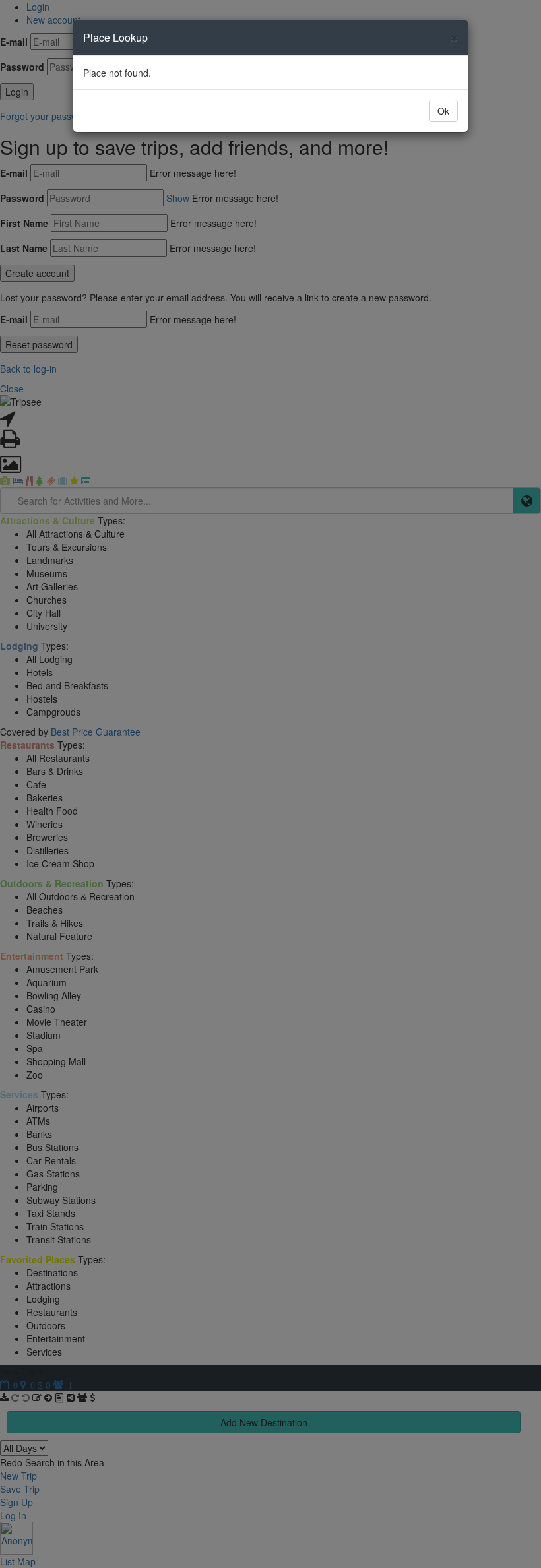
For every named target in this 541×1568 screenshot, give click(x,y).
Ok (443, 110)
